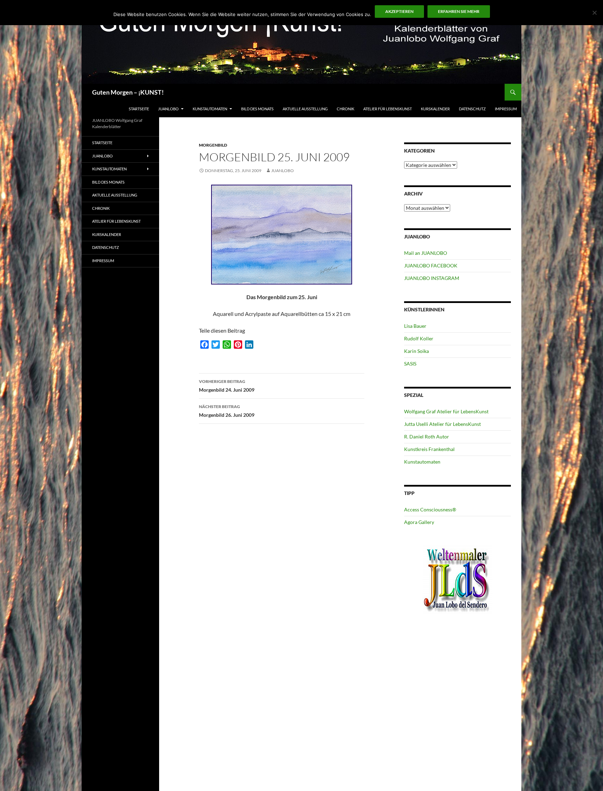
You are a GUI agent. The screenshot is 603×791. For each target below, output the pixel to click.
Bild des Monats (257, 108)
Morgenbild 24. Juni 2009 (226, 386)
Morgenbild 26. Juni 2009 (226, 411)
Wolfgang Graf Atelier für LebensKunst (446, 411)
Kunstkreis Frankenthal (429, 449)
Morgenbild (213, 145)
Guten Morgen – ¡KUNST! (128, 92)
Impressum (506, 108)
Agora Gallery (419, 522)
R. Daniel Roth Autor (426, 436)
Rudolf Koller (418, 338)
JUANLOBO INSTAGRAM (431, 278)
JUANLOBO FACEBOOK (430, 265)
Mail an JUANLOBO (425, 253)
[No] (594, 12)
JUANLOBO (168, 108)
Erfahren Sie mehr (458, 11)
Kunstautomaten (210, 108)
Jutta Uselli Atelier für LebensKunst (442, 424)
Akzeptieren (399, 11)
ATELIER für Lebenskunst (387, 108)
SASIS (410, 364)
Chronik (345, 108)
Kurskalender (435, 108)
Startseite (139, 108)
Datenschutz (472, 108)
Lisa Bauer (415, 326)
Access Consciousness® (430, 509)
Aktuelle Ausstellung (305, 108)
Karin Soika (416, 351)
